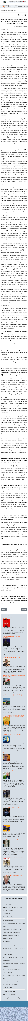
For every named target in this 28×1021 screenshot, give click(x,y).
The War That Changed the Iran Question (12, 657)
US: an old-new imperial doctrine (10, 752)
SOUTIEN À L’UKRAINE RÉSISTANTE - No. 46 (12, 734)
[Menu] (3, 6)
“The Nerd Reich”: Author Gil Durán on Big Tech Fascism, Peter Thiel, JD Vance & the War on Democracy (13, 617)
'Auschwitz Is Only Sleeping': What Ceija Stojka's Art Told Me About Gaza (14, 676)
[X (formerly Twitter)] (22, 15)
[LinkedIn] (25, 15)
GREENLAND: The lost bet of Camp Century (12, 771)
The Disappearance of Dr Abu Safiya (10, 839)
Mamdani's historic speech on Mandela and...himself (11, 637)
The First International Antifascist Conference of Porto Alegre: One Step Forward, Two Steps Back (13, 716)
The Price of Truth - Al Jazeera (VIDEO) (11, 807)
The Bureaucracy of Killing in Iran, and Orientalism (14, 789)
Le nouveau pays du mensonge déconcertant (13, 857)
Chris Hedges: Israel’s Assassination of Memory (13, 875)
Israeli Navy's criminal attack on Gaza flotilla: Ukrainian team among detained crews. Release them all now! (13, 696)
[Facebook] (18, 15)
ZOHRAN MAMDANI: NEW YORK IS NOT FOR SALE (14, 824)
